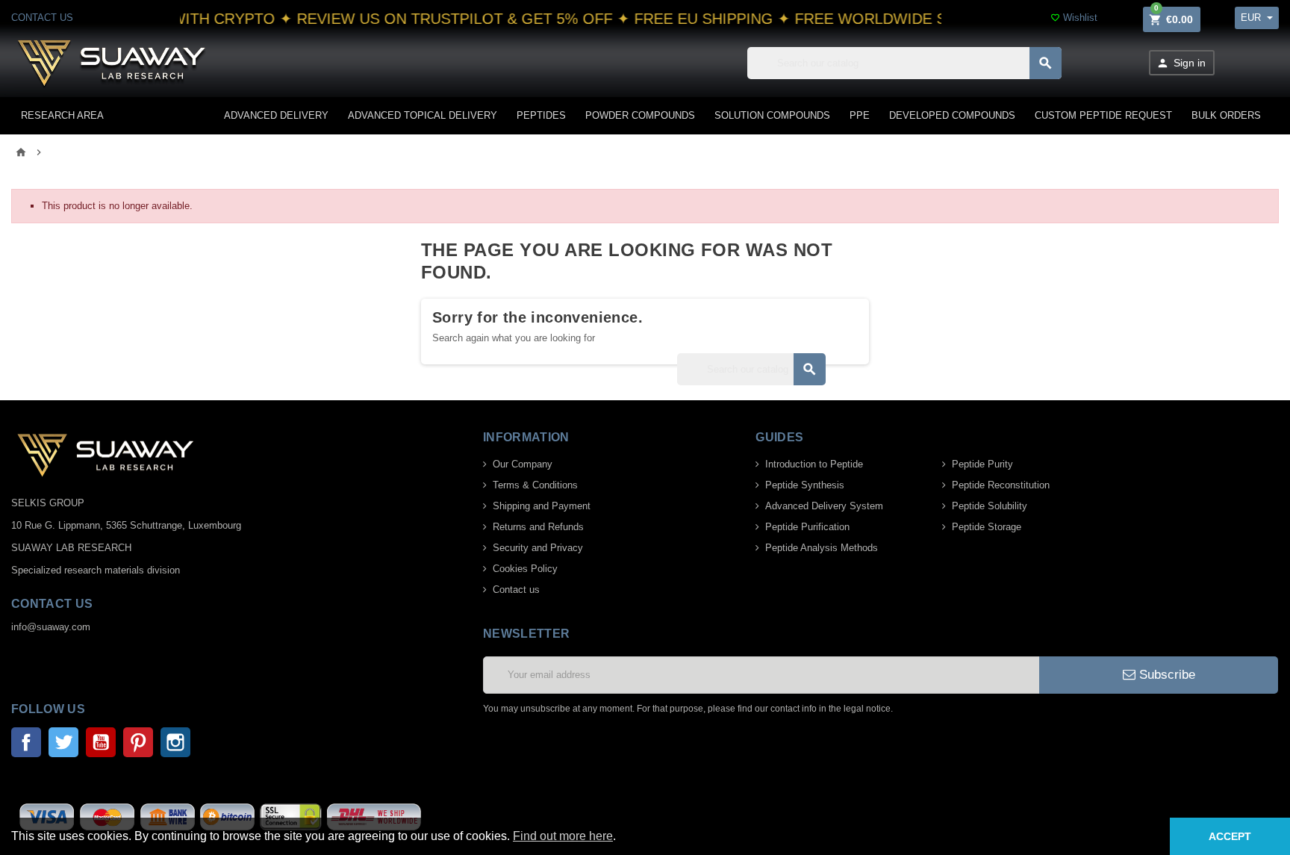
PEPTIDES (541, 115)
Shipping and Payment (542, 506)
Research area (62, 115)
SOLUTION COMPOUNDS (772, 115)
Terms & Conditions (535, 485)
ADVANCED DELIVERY (276, 115)
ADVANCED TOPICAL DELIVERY (422, 115)
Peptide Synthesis (804, 485)
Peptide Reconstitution (1001, 485)
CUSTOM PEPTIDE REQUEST (1103, 115)
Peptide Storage (986, 526)
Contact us (516, 589)
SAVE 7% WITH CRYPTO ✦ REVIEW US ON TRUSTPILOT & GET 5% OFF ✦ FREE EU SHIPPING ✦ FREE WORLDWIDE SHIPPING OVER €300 (575, 18)
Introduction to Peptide (814, 464)
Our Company (522, 464)
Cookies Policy (525, 568)
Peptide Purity (982, 464)
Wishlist (1073, 17)
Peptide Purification (807, 526)
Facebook (26, 742)
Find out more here (563, 836)
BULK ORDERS (1226, 115)
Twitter (63, 742)
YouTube (101, 742)
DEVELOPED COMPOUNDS (952, 115)
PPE (860, 115)
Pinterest (138, 742)
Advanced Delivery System (824, 506)
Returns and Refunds (538, 526)
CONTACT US (42, 17)
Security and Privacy (538, 547)
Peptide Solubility (989, 506)
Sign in (1181, 63)
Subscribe (1165, 675)
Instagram (175, 742)
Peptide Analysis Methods (821, 547)
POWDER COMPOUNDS (640, 115)
